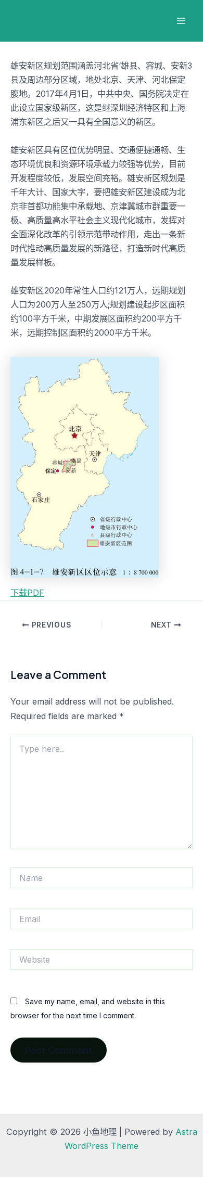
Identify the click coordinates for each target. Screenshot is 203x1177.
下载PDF (27, 592)
